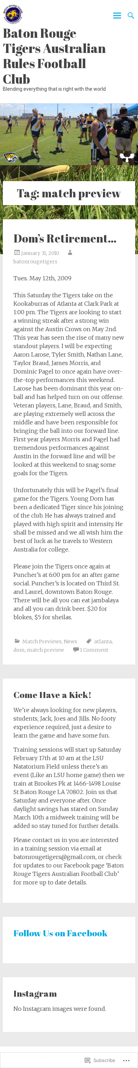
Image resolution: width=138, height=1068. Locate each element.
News (70, 641)
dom (19, 650)
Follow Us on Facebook (60, 933)
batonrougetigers (35, 261)
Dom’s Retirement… (65, 238)
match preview (45, 650)
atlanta (103, 641)
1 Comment (94, 650)
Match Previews (42, 641)
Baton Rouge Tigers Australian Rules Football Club (54, 55)
